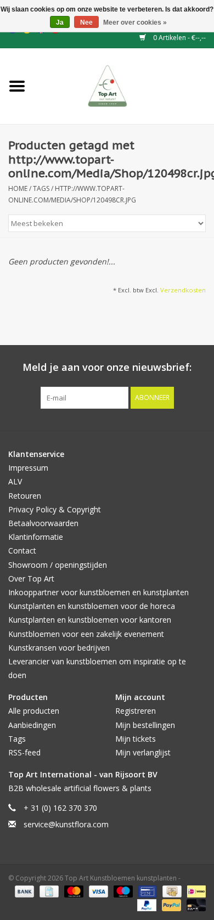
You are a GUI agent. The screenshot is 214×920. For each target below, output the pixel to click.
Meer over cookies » (135, 22)
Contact (22, 550)
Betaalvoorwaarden (43, 523)
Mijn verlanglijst (143, 752)
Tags (41, 188)
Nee (86, 22)
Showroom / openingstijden (57, 565)
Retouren (24, 495)
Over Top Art (31, 578)
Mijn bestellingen (145, 725)
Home (17, 188)
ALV (15, 481)
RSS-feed (24, 752)
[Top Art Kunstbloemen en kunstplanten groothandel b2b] (124, 85)
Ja (60, 22)
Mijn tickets (135, 738)
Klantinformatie (35, 537)
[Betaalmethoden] (23, 891)
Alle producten (33, 710)
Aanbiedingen (32, 725)
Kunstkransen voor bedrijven (59, 647)
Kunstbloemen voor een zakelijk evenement (86, 634)
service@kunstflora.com (66, 824)
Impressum (28, 467)
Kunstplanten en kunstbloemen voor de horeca (91, 606)
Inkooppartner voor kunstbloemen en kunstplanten (98, 592)
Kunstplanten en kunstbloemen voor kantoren (89, 619)
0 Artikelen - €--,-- (178, 37)
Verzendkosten (183, 290)
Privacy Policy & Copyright (54, 509)
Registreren (135, 710)
